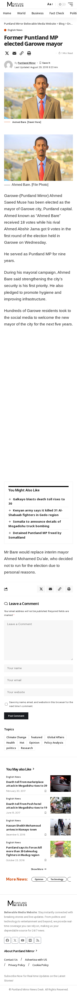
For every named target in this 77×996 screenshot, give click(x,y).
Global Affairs (55, 737)
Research (27, 748)
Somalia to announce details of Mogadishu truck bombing (34, 523)
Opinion (34, 742)
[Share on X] (7, 53)
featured (36, 737)
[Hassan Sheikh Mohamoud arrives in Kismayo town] (60, 827)
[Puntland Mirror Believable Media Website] (16, 4)
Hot (22, 742)
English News (15, 30)
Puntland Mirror (27, 62)
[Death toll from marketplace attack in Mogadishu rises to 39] (60, 783)
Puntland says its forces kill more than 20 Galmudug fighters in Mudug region (24, 851)
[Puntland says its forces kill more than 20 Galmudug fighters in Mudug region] (60, 849)
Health (10, 742)
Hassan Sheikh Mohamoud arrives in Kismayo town (23, 827)
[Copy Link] (21, 53)
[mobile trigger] (69, 4)
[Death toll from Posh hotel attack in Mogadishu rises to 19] (60, 805)
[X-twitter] (15, 940)
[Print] (29, 53)
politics (11, 748)
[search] (42, 4)
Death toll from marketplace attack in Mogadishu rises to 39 (26, 783)
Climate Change (16, 737)
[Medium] (30, 940)
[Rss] (37, 940)
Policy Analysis (53, 742)
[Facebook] (7, 940)
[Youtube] (22, 940)
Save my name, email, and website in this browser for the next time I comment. (41, 704)
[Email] (14, 53)
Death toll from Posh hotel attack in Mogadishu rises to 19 (26, 805)
